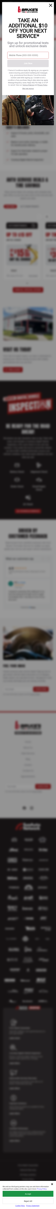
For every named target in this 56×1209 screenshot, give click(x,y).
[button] (52, 1184)
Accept (28, 1194)
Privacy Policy (42, 85)
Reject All (28, 1201)
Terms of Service (28, 85)
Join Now (28, 63)
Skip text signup (28, 89)
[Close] (50, 5)
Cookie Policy (20, 1206)
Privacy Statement (32, 1206)
